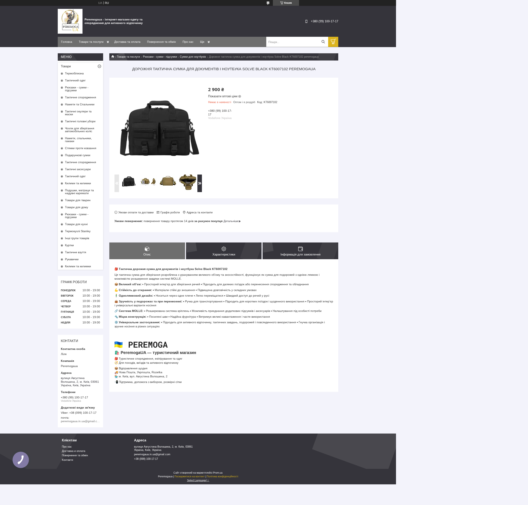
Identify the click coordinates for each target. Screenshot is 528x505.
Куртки (69, 245)
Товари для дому (76, 207)
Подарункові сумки (77, 155)
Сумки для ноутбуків (193, 56)
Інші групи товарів (77, 238)
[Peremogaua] (70, 21)
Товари (66, 66)
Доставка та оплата (127, 41)
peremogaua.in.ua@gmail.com (152, 454)
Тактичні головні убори (80, 121)
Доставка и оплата (73, 451)
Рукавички (72, 259)
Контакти (67, 459)
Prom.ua (218, 472)
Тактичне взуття (75, 252)
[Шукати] (323, 42)
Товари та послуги (91, 41)
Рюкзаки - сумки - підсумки (160, 56)
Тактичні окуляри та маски (78, 113)
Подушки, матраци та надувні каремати (79, 192)
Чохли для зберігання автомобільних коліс (79, 130)
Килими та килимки (78, 183)
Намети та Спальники (79, 104)
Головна (66, 41)
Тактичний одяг (75, 80)
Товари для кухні (76, 224)
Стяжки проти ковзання (80, 148)
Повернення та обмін (161, 41)
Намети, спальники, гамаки (78, 140)
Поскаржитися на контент (189, 476)
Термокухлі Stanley (78, 231)
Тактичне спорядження (80, 97)
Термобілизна (74, 73)
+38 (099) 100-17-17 (146, 458)
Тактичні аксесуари (78, 169)
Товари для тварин (78, 200)
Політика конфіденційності (222, 476)
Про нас (188, 41)
